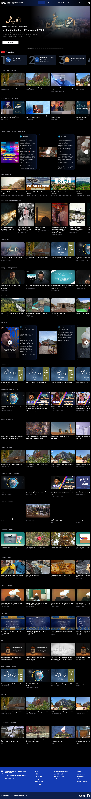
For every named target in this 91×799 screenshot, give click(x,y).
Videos (37, 774)
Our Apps (38, 784)
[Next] (87, 28)
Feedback (80, 776)
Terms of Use (59, 776)
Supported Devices (61, 771)
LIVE (36, 771)
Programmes (40, 779)
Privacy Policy (82, 781)
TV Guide (38, 776)
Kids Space (39, 781)
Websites (57, 779)
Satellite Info (59, 774)
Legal (79, 771)
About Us (80, 779)
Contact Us (81, 774)
